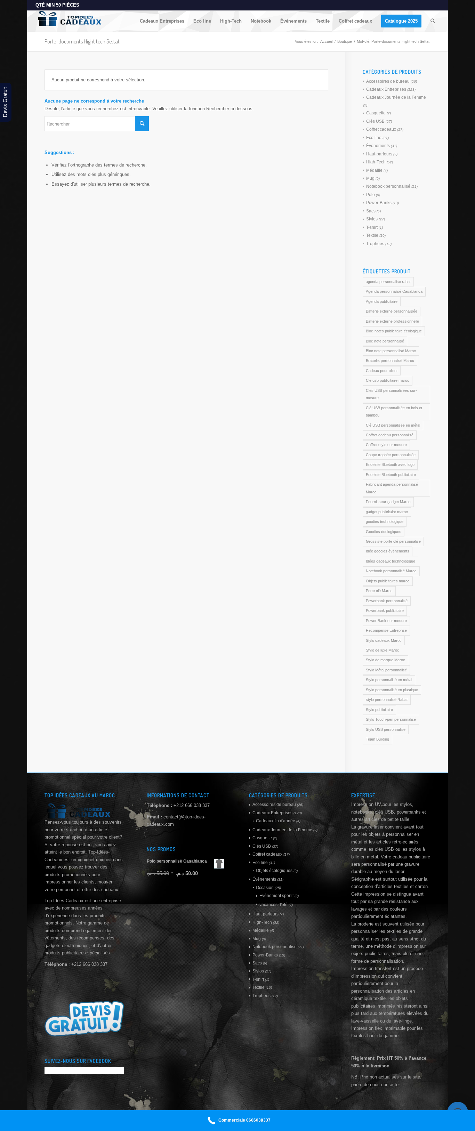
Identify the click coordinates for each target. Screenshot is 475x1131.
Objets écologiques (274, 870)
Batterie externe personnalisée (391, 311)
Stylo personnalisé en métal (389, 680)
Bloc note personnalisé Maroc (391, 351)
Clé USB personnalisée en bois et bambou (394, 411)
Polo (370, 194)
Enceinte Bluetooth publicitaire (391, 474)
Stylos (372, 219)
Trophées (375, 243)
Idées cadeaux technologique (390, 561)
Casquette (376, 113)
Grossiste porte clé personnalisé (393, 541)
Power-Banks (379, 202)
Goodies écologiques (383, 532)
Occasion (265, 887)
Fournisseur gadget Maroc (388, 502)
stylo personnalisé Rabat (387, 699)
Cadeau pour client (381, 371)
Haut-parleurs (379, 154)
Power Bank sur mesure (386, 621)
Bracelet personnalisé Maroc (390, 360)
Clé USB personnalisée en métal (393, 425)
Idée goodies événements (387, 551)
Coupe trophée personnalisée (391, 455)
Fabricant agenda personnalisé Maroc (392, 488)
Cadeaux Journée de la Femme (396, 97)
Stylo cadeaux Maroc (384, 640)
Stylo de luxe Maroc (382, 650)
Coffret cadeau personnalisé (389, 435)
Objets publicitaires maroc (388, 581)
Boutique (344, 41)
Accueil (326, 41)
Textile (372, 235)
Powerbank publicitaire (385, 610)
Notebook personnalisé (388, 186)
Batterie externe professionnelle (392, 321)
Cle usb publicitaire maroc (387, 380)
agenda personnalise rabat (388, 282)
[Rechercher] (433, 21)
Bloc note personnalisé (385, 341)
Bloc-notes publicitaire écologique (394, 331)
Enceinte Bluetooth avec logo (390, 464)
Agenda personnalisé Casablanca (394, 291)
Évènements (378, 145)
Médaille (374, 170)
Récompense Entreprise (386, 630)
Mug (370, 178)
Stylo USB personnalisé (385, 729)
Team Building (377, 739)
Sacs (371, 211)
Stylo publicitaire (379, 710)
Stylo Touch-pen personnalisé (391, 719)
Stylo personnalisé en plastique (392, 690)
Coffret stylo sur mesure (386, 445)
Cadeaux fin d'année (275, 820)
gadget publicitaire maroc (387, 512)
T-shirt (372, 227)
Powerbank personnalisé (387, 601)
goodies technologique (384, 521)
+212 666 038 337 (192, 805)
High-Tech (376, 162)
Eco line (373, 137)
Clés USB (375, 121)
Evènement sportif (276, 895)
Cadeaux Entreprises (386, 89)
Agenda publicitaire (381, 301)
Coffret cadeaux (381, 129)
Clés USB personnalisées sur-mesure (391, 394)
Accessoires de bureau (388, 81)
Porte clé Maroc (379, 591)
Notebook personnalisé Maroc (391, 571)
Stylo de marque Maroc (385, 660)
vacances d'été (273, 904)
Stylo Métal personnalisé (386, 670)
